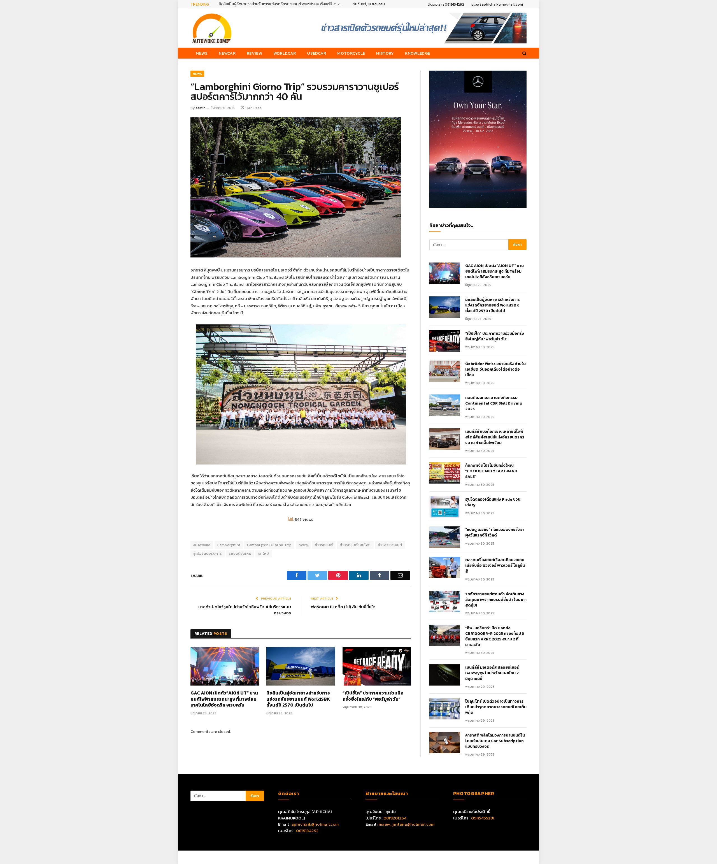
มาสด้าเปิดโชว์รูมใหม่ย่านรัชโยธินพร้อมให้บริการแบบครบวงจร (244, 609)
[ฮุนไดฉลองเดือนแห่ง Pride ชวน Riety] (444, 506)
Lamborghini (228, 544)
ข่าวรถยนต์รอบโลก (355, 544)
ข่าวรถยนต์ (324, 544)
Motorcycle (351, 53)
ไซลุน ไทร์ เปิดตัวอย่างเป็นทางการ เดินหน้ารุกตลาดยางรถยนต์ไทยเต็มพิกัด (496, 707)
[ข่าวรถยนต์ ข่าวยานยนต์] (212, 28)
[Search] (524, 53)
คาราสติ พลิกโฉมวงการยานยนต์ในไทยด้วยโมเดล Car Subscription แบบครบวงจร (495, 741)
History (385, 53)
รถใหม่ (263, 553)
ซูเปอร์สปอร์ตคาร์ (207, 553)
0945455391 (482, 818)
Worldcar (284, 53)
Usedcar (316, 53)
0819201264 (394, 818)
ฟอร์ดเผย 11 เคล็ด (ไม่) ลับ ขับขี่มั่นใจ (343, 606)
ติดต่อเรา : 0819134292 (446, 4)
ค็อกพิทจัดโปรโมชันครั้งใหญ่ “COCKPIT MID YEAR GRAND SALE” (491, 471)
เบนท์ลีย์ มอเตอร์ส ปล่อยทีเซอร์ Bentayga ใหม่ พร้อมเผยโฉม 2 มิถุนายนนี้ (492, 673)
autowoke (201, 544)
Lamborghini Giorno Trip (269, 544)
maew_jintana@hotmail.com (406, 824)
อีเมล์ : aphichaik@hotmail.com (497, 4)
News (202, 53)
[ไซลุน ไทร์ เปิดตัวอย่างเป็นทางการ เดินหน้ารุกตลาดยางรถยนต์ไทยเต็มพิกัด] (444, 708)
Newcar (227, 53)
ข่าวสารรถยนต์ (390, 544)
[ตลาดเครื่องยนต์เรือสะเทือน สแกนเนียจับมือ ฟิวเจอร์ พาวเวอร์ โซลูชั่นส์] (444, 567)
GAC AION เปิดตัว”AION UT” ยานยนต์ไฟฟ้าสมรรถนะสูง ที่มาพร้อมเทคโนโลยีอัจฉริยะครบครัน (224, 699)
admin (200, 107)
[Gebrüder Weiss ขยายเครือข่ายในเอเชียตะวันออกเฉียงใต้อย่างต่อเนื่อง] (444, 371)
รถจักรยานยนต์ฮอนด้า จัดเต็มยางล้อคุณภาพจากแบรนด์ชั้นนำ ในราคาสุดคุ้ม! (496, 599)
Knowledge (417, 53)
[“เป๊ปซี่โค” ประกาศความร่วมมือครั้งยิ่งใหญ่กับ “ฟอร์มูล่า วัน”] (377, 666)
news (303, 544)
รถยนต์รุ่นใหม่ (240, 553)
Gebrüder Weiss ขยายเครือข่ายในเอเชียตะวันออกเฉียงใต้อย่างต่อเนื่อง (495, 369)
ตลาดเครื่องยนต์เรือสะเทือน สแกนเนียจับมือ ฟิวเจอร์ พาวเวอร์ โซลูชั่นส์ (495, 565)
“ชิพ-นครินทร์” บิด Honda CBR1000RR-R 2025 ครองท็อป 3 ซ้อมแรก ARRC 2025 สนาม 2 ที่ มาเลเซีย (494, 636)
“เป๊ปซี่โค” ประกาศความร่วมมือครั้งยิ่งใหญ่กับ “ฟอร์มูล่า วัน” (373, 696)
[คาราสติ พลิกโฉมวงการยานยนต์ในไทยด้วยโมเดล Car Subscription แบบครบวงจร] (444, 742)
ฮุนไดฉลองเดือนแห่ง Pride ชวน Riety (492, 502)
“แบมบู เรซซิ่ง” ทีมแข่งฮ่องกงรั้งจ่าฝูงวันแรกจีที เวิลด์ (494, 532)
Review (254, 53)
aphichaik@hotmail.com (315, 824)
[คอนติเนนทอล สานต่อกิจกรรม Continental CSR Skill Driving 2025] (444, 405)
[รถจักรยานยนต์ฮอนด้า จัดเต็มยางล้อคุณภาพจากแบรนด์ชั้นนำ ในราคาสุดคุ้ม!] (444, 601)
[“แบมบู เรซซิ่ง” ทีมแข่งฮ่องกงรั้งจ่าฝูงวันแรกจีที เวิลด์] (444, 537)
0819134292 (307, 830)
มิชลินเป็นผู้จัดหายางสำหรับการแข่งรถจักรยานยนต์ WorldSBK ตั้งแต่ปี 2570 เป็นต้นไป (282, 4)
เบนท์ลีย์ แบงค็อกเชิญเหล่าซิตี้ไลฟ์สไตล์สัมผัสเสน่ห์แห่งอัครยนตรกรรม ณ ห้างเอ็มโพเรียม (494, 437)
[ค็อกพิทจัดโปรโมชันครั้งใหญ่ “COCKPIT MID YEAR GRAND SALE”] (444, 473)
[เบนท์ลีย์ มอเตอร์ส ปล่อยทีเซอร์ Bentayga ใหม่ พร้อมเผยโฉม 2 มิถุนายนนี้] (444, 675)
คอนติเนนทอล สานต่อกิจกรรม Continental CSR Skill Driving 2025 (493, 403)
